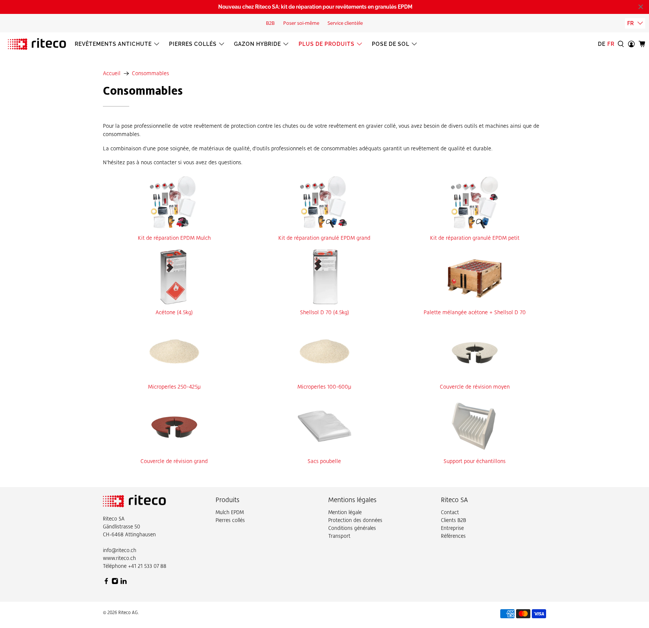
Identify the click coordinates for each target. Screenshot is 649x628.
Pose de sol (390, 44)
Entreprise (452, 528)
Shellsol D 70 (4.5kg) (324, 312)
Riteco (110, 519)
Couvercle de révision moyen (475, 386)
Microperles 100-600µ (324, 386)
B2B (270, 23)
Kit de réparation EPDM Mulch (174, 238)
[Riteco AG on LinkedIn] (123, 583)
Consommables (150, 73)
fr (630, 23)
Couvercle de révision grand (174, 461)
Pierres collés (193, 44)
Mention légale (345, 512)
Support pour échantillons (475, 461)
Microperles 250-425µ (174, 386)
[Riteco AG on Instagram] (115, 583)
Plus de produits (327, 44)
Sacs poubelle (324, 461)
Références (453, 536)
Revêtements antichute (113, 44)
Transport (339, 536)
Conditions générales (352, 528)
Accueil (112, 73)
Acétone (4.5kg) (174, 312)
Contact (450, 512)
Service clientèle (345, 23)
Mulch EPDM (230, 512)
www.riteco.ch (119, 558)
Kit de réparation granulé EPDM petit (474, 238)
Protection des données (355, 520)
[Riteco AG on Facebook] (106, 583)
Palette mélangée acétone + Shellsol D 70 (475, 312)
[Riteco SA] (37, 44)
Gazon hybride (257, 44)
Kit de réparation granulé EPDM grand (324, 238)
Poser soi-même (301, 23)
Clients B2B (453, 520)
